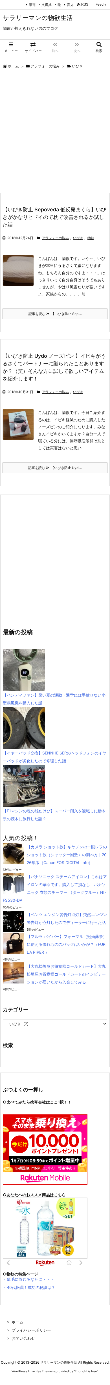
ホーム (13, 66)
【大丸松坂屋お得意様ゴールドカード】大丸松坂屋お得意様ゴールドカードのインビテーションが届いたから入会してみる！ (66, 974)
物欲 (90, 238)
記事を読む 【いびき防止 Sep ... (55, 314)
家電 (30, 5)
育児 (68, 5)
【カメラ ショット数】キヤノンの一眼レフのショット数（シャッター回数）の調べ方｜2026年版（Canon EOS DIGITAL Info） (67, 854)
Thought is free (86, 1371)
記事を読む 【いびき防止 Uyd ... (55, 468)
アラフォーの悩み (45, 66)
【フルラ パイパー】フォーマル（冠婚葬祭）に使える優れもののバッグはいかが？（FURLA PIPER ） (67, 944)
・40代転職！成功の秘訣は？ (29, 1287)
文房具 (45, 5)
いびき (78, 238)
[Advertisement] (55, 132)
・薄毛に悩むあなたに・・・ (28, 1279)
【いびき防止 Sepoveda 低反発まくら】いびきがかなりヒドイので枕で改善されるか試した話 (54, 217)
